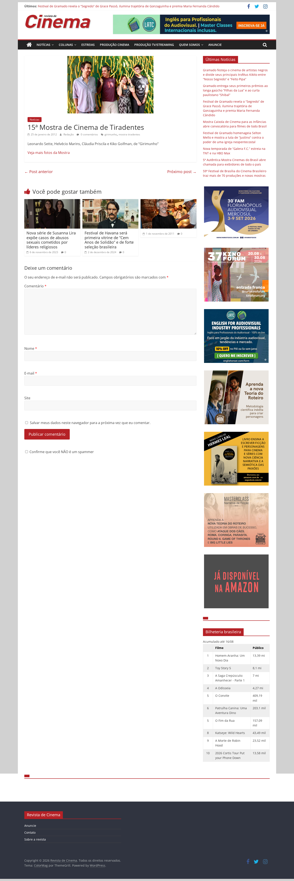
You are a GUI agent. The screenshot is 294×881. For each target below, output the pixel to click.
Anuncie (215, 45)
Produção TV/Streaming (154, 45)
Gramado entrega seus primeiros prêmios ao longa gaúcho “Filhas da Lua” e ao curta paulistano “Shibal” (235, 90)
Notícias (43, 45)
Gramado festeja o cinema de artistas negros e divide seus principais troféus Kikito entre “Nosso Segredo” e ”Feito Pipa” (235, 74)
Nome (30, 348)
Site (27, 398)
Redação (68, 134)
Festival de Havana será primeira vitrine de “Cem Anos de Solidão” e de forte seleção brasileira (109, 239)
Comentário (35, 286)
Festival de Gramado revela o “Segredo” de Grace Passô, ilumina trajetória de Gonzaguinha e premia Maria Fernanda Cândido (128, 6)
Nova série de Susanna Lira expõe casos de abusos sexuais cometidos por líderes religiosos (51, 239)
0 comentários (89, 134)
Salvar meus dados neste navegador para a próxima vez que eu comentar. (90, 422)
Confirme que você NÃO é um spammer (61, 451)
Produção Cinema (114, 45)
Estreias (88, 45)
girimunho (111, 134)
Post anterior (38, 171)
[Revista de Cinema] (29, 44)
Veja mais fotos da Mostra (49, 152)
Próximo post (182, 171)
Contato (30, 832)
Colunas (66, 45)
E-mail (30, 373)
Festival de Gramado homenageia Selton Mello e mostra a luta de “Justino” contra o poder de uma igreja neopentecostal (233, 137)
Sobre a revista (35, 839)
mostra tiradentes (129, 134)
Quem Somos (189, 45)
